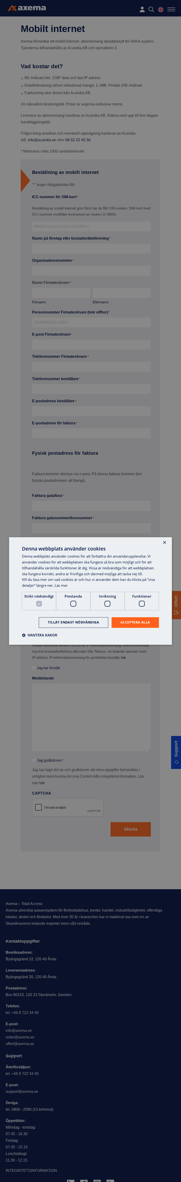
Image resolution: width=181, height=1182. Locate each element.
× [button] (164, 542)
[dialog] (90, 591)
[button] (39, 635)
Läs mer (61, 585)
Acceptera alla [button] (135, 622)
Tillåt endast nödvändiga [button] (73, 622)
